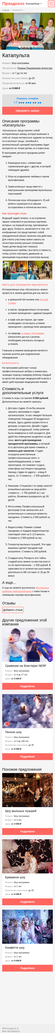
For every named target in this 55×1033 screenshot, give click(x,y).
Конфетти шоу (14, 947)
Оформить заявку (27, 110)
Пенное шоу (13, 732)
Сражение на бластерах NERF (25, 665)
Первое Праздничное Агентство (34, 68)
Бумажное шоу (15, 877)
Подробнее (27, 686)
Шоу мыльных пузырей (20, 811)
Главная (5, 10)
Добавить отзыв (13, 609)
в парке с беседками (33, 333)
